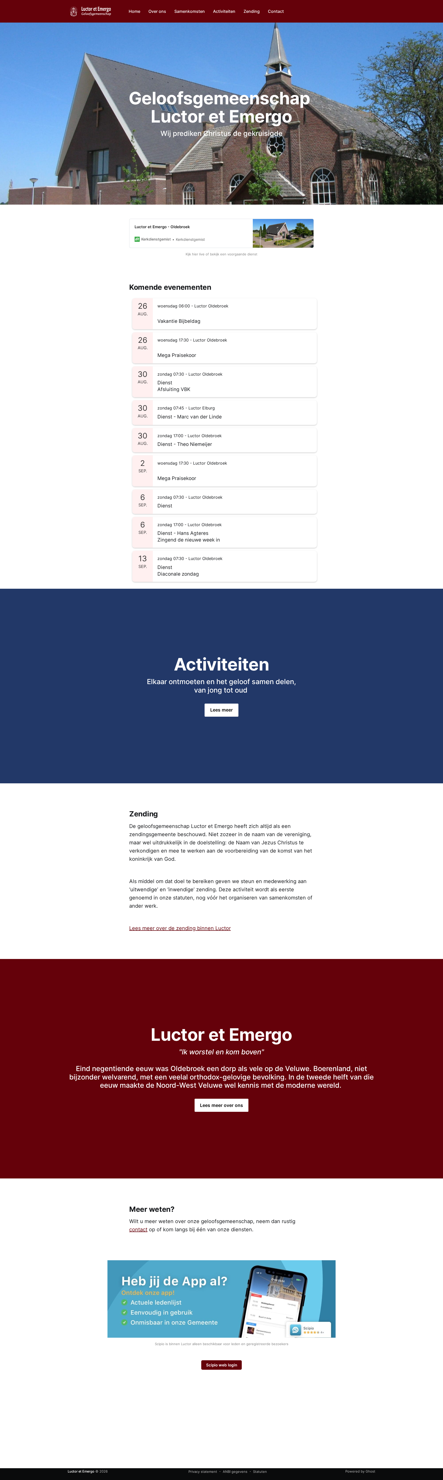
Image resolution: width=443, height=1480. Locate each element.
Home (134, 11)
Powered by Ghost (360, 1471)
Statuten (260, 1471)
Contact (276, 11)
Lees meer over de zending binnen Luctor (180, 928)
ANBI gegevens (235, 1471)
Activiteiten (224, 11)
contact (138, 1229)
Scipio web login (221, 1365)
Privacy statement (202, 1471)
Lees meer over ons (221, 1105)
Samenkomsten (189, 11)
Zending (252, 11)
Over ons (157, 11)
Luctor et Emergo (81, 1471)
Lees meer (221, 710)
